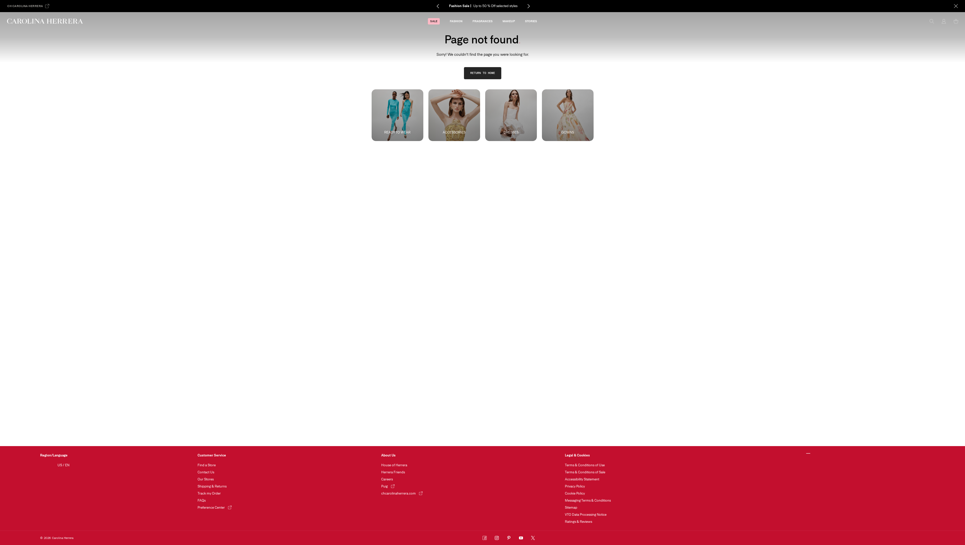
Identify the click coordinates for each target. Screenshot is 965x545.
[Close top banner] (956, 6)
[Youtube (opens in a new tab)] (521, 538)
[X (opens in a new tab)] (533, 538)
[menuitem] (433, 21)
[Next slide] (529, 6)
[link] (482, 73)
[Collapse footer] (808, 453)
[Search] (932, 21)
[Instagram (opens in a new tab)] (497, 538)
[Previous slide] (438, 6)
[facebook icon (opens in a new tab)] (485, 538)
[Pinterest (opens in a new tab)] (509, 538)
